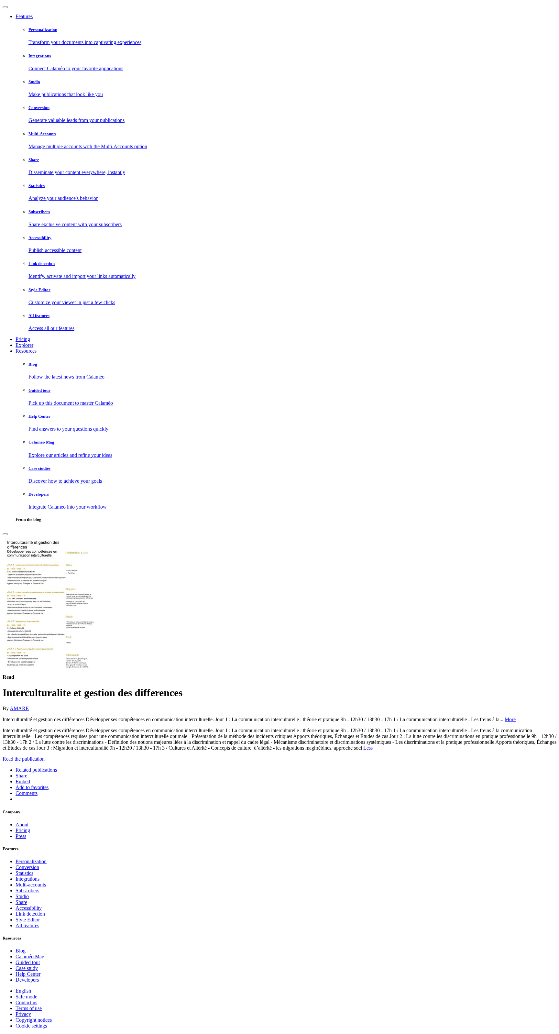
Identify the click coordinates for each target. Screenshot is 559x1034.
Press (21, 836)
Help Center (28, 974)
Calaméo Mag (30, 956)
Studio (22, 896)
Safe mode (26, 996)
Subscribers (27, 890)
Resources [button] (26, 351)
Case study (27, 968)
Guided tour (28, 962)
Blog (21, 950)
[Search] (5, 534)
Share (21, 902)
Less (368, 748)
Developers (27, 980)
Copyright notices (34, 1020)
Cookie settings (31, 1025)
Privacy (23, 1014)
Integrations (27, 879)
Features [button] (24, 16)
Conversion (27, 867)
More (510, 719)
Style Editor (28, 919)
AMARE (19, 708)
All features (27, 925)
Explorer (24, 345)
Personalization (31, 861)
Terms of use (29, 1008)
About (22, 824)
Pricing (23, 339)
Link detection (30, 914)
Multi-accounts (31, 884)
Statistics (24, 873)
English (23, 991)
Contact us (26, 1002)
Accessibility (29, 908)
